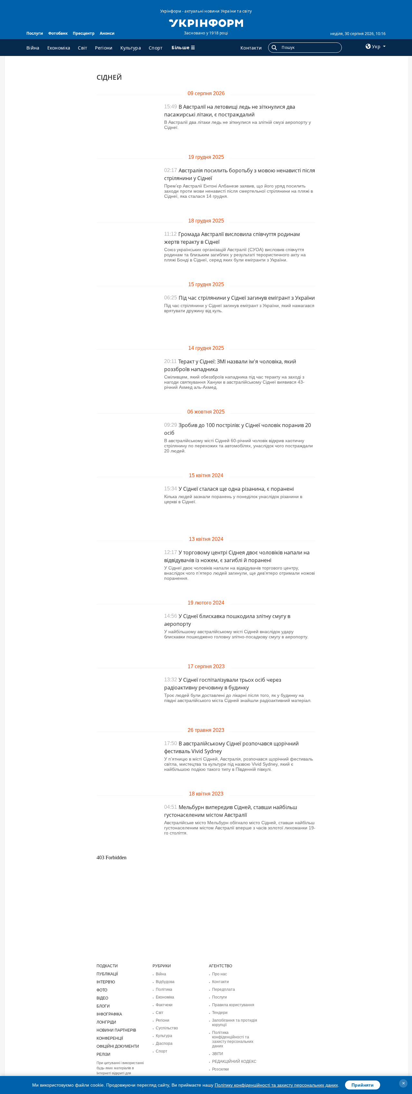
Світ (82, 48)
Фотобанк (58, 33)
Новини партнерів (116, 1030)
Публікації (107, 974)
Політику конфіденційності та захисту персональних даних (276, 1085)
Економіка (58, 48)
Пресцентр (84, 33)
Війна (33, 48)
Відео (102, 998)
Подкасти (107, 966)
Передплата (223, 989)
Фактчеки (164, 1005)
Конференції (110, 1038)
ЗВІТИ (217, 1054)
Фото (102, 990)
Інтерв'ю (106, 982)
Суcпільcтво (167, 1028)
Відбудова (165, 982)
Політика (164, 989)
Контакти (251, 48)
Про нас (219, 974)
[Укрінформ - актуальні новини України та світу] (206, 22)
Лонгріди (106, 1022)
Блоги (103, 1006)
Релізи (103, 1054)
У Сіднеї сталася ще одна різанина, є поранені (236, 488)
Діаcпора (164, 1043)
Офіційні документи (118, 1046)
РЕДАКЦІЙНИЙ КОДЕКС (234, 1061)
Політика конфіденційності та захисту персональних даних (232, 1039)
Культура (130, 48)
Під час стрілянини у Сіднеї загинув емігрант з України (247, 297)
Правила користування (233, 1005)
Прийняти (362, 1085)
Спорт (156, 48)
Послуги (34, 33)
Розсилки (220, 1069)
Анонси (107, 33)
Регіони (103, 48)
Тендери (220, 1012)
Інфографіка (109, 1014)
